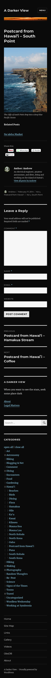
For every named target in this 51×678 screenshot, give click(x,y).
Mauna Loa (15, 530)
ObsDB (8, 653)
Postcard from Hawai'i (14, 195)
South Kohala (16, 554)
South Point (37, 195)
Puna (12, 550)
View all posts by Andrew (25, 181)
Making (11, 566)
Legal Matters (12, 405)
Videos (8, 646)
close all (19, 447)
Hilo (11, 510)
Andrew (12, 192)
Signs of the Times (17, 585)
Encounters (13, 474)
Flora (12, 502)
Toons (10, 589)
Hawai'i (11, 486)
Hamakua (14, 506)
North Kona (15, 538)
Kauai (12, 518)
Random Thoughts (17, 573)
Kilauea (13, 522)
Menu (42, 10)
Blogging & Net (15, 463)
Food (9, 478)
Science (11, 581)
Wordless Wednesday (18, 601)
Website (9, 299)
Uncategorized (15, 597)
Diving (10, 470)
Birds (12, 494)
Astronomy (13, 455)
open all (8, 447)
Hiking (10, 562)
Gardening (12, 482)
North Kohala (16, 534)
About (7, 401)
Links (7, 632)
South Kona (15, 558)
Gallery (8, 639)
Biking (10, 459)
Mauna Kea (15, 526)
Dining (13, 498)
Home (7, 619)
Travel (10, 593)
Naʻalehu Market (13, 134)
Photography (14, 569)
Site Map (9, 626)
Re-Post (11, 577)
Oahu (12, 542)
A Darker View (16, 10)
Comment (10, 228)
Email (8, 285)
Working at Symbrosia (19, 605)
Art (8, 451)
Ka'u (38, 192)
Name (8, 271)
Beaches (13, 490)
